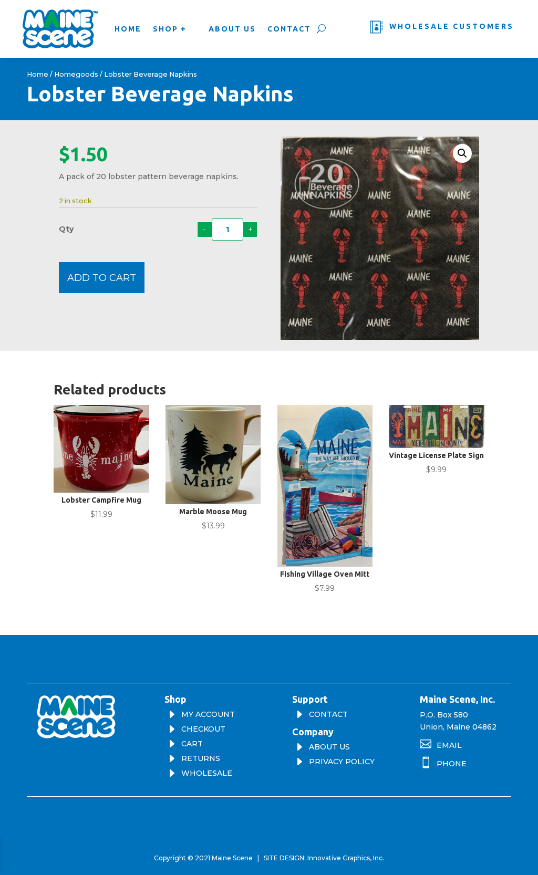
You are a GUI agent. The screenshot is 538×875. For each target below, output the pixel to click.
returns (200, 758)
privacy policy (342, 761)
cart (192, 743)
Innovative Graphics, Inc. (345, 858)
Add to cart (101, 278)
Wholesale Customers (451, 26)
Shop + (170, 29)
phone (452, 763)
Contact (289, 29)
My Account (208, 714)
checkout (203, 729)
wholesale (206, 773)
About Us (232, 29)
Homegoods (76, 74)
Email (449, 745)
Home (128, 29)
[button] (462, 153)
